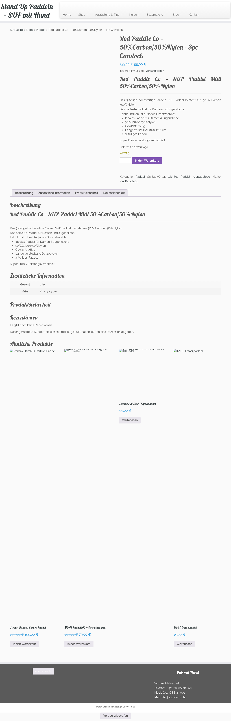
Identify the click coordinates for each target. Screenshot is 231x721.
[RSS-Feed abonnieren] (64, 6)
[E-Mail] (66, 6)
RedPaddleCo (129, 181)
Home (67, 14)
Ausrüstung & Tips (107, 14)
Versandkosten (155, 70)
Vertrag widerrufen (43, 671)
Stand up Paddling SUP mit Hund (119, 707)
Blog (176, 14)
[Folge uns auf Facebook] (68, 6)
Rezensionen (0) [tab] (114, 193)
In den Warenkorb (147, 160)
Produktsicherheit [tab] (86, 193)
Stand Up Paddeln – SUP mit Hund (27, 10)
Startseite (16, 30)
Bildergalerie (155, 14)
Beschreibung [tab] (24, 193)
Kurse (133, 14)
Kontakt (194, 14)
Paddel (40, 30)
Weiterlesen (130, 420)
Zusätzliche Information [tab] (54, 193)
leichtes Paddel (179, 176)
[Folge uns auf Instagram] (71, 6)
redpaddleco (201, 176)
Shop (82, 14)
